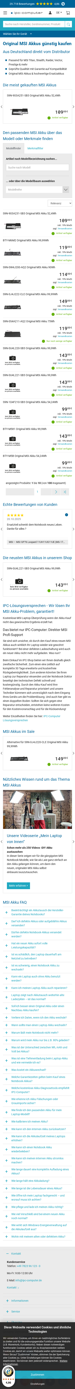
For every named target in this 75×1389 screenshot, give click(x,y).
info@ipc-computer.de (28, 1280)
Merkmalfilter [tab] (35, 148)
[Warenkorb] (68, 12)
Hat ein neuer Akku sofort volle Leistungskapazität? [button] (29, 945)
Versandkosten (65, 228)
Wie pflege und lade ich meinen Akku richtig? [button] (37, 1206)
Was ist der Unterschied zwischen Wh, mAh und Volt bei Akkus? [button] (39, 1049)
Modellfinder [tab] (13, 148)
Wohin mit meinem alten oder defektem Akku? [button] (38, 1236)
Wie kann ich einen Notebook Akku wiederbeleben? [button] (31, 1149)
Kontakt (16, 1253)
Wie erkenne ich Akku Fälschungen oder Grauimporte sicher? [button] (34, 1101)
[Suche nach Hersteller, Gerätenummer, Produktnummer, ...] (68, 24)
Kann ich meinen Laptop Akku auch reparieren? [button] (39, 987)
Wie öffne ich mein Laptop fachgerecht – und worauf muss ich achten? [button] (38, 1197)
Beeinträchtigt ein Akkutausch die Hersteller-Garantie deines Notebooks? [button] (37, 912)
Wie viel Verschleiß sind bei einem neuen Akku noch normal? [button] (38, 1216)
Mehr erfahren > (18, 885)
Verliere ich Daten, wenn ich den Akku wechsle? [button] (39, 1017)
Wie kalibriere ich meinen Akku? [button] (29, 1121)
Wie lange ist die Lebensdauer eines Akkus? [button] (36, 1188)
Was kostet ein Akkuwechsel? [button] (28, 1069)
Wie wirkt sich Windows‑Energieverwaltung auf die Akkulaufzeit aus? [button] (39, 1227)
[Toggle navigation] (5, 12)
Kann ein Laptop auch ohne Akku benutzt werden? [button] (35, 978)
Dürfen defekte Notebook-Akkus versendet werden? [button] (36, 934)
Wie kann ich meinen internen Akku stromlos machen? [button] (37, 1160)
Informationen (19, 1300)
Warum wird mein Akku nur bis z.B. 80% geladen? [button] (40, 1040)
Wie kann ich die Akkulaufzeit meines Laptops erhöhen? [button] (38, 1138)
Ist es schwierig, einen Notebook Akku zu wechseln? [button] (35, 967)
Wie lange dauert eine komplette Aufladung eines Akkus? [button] (40, 1171)
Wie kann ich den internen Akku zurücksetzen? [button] (38, 1129)
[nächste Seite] (56, 491)
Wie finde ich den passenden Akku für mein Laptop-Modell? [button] (36, 1112)
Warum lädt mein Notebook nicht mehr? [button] (34, 1032)
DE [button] (58, 12)
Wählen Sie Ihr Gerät (15, 33)
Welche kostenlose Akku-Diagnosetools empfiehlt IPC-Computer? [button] (40, 1090)
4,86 (34, 3)
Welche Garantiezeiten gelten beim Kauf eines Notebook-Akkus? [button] (38, 1079)
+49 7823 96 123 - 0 (28, 1266)
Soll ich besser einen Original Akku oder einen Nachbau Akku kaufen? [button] (37, 1008)
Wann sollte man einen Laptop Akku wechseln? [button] (39, 1025)
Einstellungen (38, 1384)
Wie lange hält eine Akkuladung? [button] (30, 1180)
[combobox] (37, 189)
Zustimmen (37, 1374)
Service (15, 1311)
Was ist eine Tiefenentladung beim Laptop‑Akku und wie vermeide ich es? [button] (39, 1060)
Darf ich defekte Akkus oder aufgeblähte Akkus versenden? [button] (39, 923)
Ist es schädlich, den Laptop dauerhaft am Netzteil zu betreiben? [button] (36, 956)
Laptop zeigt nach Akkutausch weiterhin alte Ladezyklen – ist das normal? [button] (37, 997)
